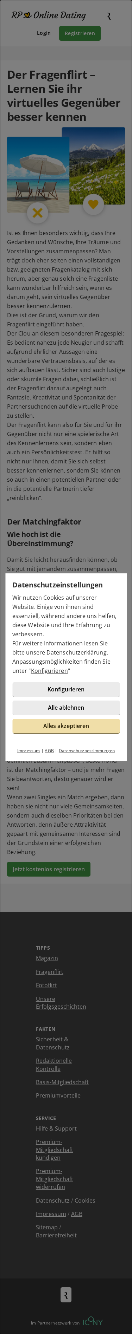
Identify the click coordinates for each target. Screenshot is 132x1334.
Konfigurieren (49, 671)
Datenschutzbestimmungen (87, 751)
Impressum (28, 751)
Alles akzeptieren (66, 726)
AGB (49, 751)
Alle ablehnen (66, 707)
